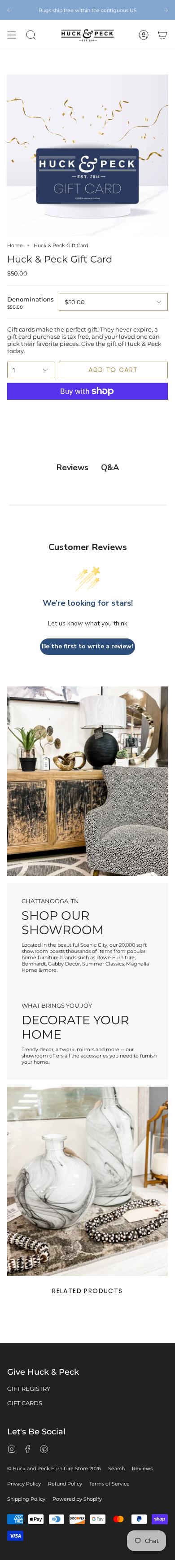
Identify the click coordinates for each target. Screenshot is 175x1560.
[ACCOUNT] (143, 35)
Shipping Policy (26, 1499)
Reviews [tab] (72, 467)
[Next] (165, 10)
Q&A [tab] (110, 467)
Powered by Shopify (77, 1499)
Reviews (142, 1468)
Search (116, 1468)
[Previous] (9, 10)
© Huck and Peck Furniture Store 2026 (54, 1468)
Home (15, 245)
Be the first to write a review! (87, 646)
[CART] (162, 35)
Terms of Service (109, 1484)
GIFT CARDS (24, 1403)
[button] (31, 35)
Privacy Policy (24, 1484)
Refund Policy (65, 1484)
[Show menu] (11, 35)
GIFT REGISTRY (28, 1388)
